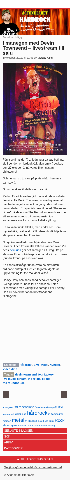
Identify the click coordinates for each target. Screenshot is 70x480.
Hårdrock (26, 364)
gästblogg (20, 414)
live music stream (14, 378)
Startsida (8, 37)
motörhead (43, 421)
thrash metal (40, 425)
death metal (42, 407)
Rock (59, 420)
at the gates (8, 407)
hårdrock (37, 413)
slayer (6, 425)
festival (59, 407)
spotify (14, 425)
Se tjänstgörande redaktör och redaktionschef (33, 467)
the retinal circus (39, 378)
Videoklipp (10, 369)
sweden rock (25, 425)
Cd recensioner (25, 407)
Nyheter (55, 364)
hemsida (15, 250)
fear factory (46, 374)
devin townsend (26, 374)
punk (51, 421)
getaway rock (9, 414)
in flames (53, 413)
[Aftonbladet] (16, 4)
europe (51, 407)
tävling (51, 425)
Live (36, 364)
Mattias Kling (45, 57)
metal (18, 420)
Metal (44, 364)
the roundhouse (14, 382)
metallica (31, 420)
